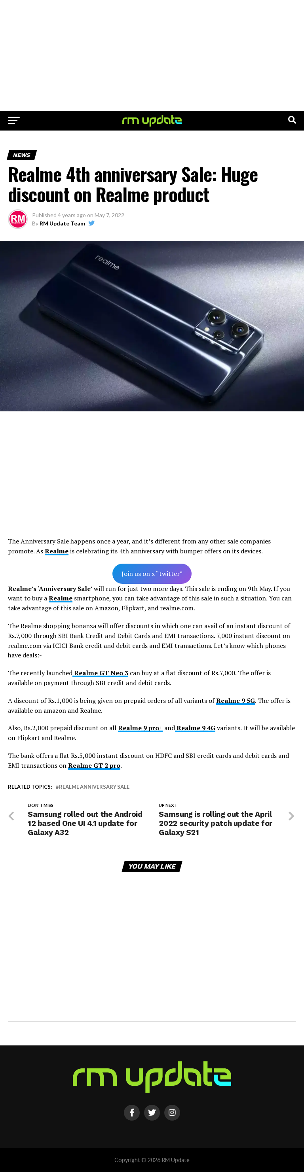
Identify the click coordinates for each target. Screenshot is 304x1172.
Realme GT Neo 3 (100, 672)
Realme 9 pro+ (140, 727)
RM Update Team (62, 223)
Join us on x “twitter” (152, 573)
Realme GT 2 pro (94, 765)
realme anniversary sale (94, 787)
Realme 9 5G (235, 700)
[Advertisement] (152, 55)
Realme (56, 551)
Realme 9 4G (195, 727)
